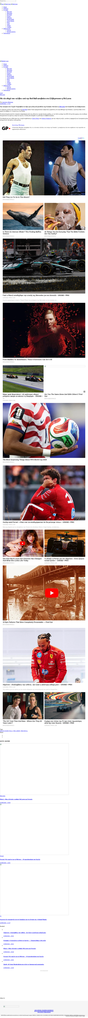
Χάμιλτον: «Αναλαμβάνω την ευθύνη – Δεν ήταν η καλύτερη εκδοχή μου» (24, 932)
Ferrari (2, 856)
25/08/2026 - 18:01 (8, 944)
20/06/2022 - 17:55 (5, 103)
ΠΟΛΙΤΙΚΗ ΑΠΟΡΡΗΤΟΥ (47, 1010)
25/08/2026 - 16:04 (5, 802)
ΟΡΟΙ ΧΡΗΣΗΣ (38, 1010)
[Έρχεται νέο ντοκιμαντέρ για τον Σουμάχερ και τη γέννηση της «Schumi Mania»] (34, 914)
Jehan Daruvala (6, 731)
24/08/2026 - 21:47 (5, 923)
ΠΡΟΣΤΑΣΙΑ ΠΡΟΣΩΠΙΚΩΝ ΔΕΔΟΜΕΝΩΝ (43, 1011)
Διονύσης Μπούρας (7, 102)
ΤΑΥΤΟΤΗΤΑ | (40, 1012)
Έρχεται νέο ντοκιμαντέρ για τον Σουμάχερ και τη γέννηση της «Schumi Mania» (23, 919)
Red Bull (24, 109)
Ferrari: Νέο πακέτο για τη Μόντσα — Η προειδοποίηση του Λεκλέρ (20, 859)
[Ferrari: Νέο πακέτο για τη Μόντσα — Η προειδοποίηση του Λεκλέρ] (34, 854)
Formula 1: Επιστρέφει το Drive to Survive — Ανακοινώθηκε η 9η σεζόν (24, 940)
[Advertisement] (44, 47)
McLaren (2, 94)
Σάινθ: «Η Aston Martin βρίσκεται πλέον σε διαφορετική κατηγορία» (23, 964)
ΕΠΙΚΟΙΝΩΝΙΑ (47, 1012)
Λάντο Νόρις (35, 118)
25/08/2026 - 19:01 (8, 936)
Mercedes (2, 796)
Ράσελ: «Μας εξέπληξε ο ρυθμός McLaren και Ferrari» (16, 799)
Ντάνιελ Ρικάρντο (46, 118)
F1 (0, 916)
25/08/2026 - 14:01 (5, 863)
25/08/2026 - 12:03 (8, 967)
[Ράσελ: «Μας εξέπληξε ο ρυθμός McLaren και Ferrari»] (34, 794)
